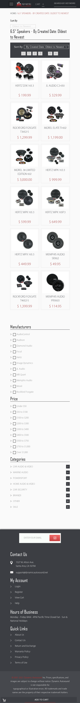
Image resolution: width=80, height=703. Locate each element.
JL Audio (20, 369)
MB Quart (21, 375)
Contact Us (20, 640)
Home (13, 13)
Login (17, 586)
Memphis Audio (24, 380)
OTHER (16, 501)
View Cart (19, 598)
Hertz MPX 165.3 (24, 254)
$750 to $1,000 (23, 446)
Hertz (19, 357)
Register (19, 592)
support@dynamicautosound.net (32, 572)
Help (17, 603)
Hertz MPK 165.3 (24, 212)
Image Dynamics (24, 363)
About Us (19, 635)
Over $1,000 (22, 452)
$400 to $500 (22, 435)
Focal (19, 351)
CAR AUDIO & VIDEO (23, 467)
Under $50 (21, 406)
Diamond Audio (24, 346)
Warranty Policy (22, 651)
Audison (20, 340)
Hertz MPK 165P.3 (55, 212)
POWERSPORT (20, 478)
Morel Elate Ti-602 (55, 128)
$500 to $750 (22, 441)
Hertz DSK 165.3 (24, 86)
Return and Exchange (25, 646)
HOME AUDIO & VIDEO (24, 484)
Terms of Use (21, 663)
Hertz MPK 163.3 (55, 170)
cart (37, 4)
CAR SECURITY (20, 490)
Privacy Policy (21, 657)
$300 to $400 (22, 429)
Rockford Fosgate (24, 392)
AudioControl (23, 334)
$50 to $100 (22, 412)
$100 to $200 (22, 418)
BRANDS (17, 495)
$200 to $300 (22, 423)
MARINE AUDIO (20, 472)
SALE (15, 507)
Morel (19, 386)
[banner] (23, 4)
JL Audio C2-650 (55, 86)
